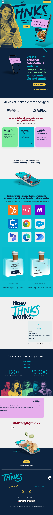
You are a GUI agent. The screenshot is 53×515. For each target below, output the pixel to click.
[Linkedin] (23, 491)
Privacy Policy (27, 506)
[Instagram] (26, 491)
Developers (41, 506)
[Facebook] (30, 491)
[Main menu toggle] (3, 1)
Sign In (13, 486)
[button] (47, 1)
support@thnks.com (39, 486)
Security (21, 506)
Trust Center (35, 506)
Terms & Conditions (13, 506)
